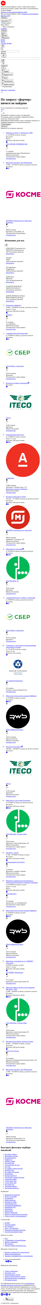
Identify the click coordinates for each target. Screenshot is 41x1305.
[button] (3, 40)
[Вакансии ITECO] (22, 402)
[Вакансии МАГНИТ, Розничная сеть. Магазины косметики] (22, 195)
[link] (4, 35)
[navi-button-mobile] (3, 46)
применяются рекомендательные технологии (17, 1284)
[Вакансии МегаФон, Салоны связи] (22, 821)
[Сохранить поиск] (3, 61)
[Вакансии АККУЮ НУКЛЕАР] (22, 668)
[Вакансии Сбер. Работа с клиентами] (22, 352)
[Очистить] (3, 55)
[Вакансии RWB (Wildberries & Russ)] (22, 717)
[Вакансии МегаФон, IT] (22, 568)
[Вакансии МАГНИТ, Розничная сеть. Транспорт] (22, 517)
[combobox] (10, 51)
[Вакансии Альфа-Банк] (22, 460)
